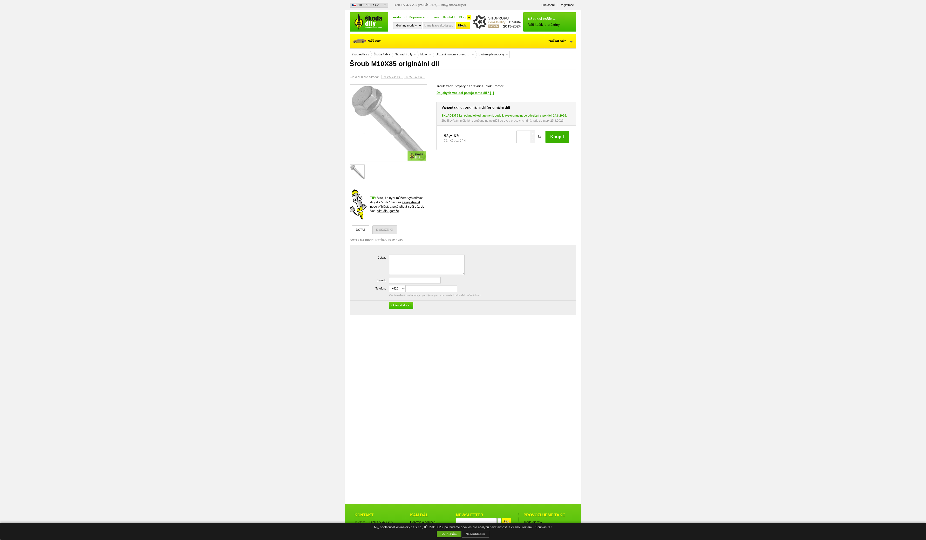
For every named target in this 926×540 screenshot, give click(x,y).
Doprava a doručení (424, 17)
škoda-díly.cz (369, 22)
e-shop (399, 17)
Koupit (557, 136)
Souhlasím (449, 534)
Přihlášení (548, 5)
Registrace (567, 5)
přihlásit (383, 206)
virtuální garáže (388, 211)
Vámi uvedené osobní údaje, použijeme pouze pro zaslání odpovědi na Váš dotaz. (435, 300)
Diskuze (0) (384, 229)
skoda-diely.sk (533, 522)
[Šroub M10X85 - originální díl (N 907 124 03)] (388, 123)
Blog (462, 17)
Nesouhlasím (475, 534)
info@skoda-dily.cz (453, 5)
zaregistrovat (411, 202)
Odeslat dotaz (401, 305)
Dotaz (360, 229)
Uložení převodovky (491, 54)
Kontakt (449, 17)
